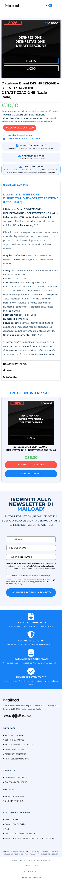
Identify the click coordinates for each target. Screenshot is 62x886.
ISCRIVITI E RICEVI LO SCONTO (31, 592)
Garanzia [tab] (11, 377)
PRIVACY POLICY (31, 866)
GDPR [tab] (8, 370)
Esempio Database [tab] (16, 364)
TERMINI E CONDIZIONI (31, 877)
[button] (19, 128)
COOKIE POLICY (31, 871)
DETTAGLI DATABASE (31, 474)
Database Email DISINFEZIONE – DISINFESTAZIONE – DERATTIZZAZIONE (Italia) (31, 448)
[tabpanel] (31, 274)
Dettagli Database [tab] (16, 185)
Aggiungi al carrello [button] (31, 465)
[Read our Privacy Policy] (54, 580)
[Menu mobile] (54, 5)
